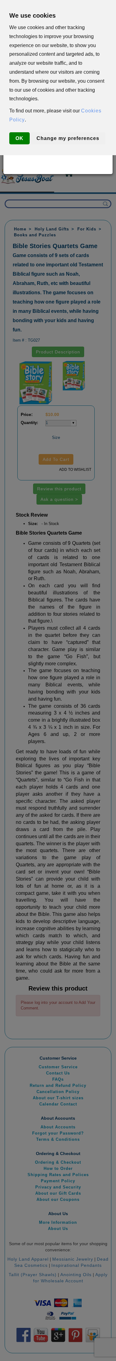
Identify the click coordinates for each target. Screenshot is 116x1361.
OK (19, 138)
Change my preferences (68, 138)
